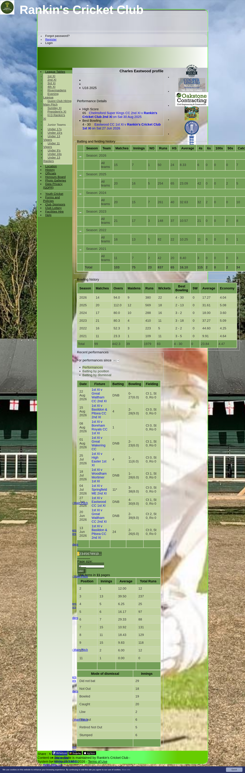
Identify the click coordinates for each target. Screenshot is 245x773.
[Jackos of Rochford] (192, 77)
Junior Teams (56, 124)
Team (107, 148)
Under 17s (55, 129)
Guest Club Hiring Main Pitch (57, 102)
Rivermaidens (56, 90)
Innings (106, 581)
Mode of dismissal (105, 673)
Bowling (134, 384)
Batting (118, 384)
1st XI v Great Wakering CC (98, 443)
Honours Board (55, 177)
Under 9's (60, 754)
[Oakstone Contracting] (191, 105)
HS (174, 148)
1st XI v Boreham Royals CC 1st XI (99, 427)
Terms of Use (97, 761)
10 (97, 554)
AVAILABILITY (52, 764)
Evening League (51, 95)
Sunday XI (54, 108)
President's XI (56, 111)
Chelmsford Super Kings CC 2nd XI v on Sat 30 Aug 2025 (119, 115)
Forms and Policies (51, 199)
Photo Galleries (55, 180)
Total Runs (148, 581)
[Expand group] (80, 156)
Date (83, 384)
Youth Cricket (54, 193)
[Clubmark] (192, 134)
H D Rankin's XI (54, 116)
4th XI (51, 86)
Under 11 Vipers (51, 145)
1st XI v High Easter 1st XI (99, 459)
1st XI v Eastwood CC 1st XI (99, 501)
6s (209, 148)
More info (126, 769)
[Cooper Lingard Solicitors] (191, 91)
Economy (227, 288)
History (50, 169)
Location (51, 166)
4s (200, 148)
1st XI (51, 76)
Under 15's (55, 132)
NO (151, 148)
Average (208, 288)
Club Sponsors (55, 204)
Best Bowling (91, 120)
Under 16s (61, 757)
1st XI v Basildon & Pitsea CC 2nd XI (99, 411)
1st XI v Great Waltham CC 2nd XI (99, 395)
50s (230, 148)
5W (195, 288)
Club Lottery (53, 208)
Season (92, 148)
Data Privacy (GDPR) (53, 185)
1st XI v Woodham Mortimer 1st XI (99, 475)
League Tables (55, 71)
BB (181, 288)
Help (48, 215)
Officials (50, 173)
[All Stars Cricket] (192, 119)
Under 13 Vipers (51, 138)
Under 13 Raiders (66, 761)
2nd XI (51, 79)
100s (219, 148)
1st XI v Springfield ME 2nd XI (99, 489)
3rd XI (51, 83)
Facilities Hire (54, 211)
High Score (90, 109)
